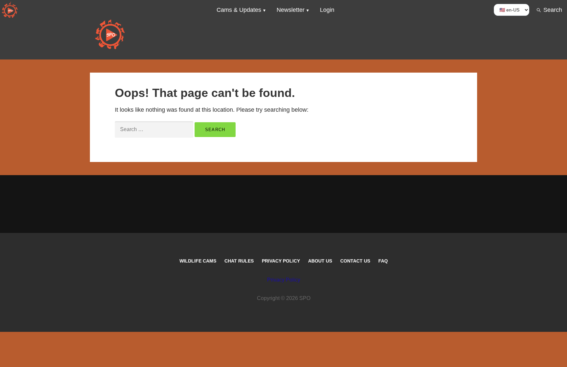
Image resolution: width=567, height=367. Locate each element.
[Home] (10, 10)
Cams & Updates (239, 10)
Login (327, 10)
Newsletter (290, 10)
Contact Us (355, 261)
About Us (320, 261)
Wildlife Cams (197, 261)
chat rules (239, 261)
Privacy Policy (281, 261)
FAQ (383, 261)
